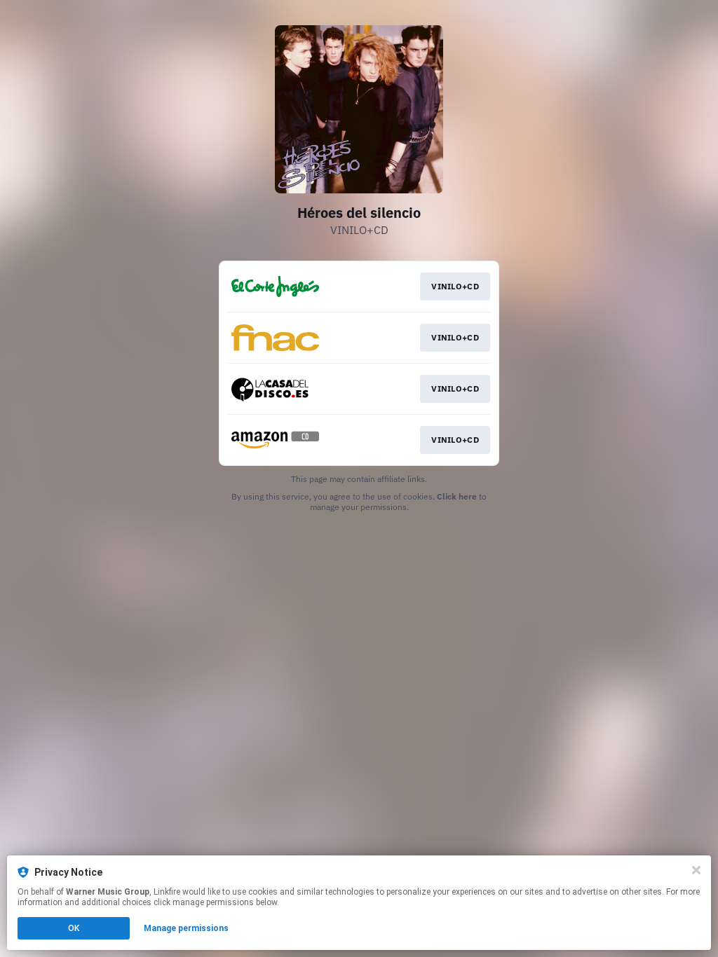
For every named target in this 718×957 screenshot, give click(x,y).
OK (73, 928)
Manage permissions (186, 928)
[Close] (696, 870)
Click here (457, 496)
